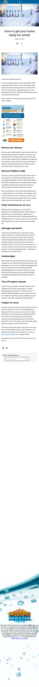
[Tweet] (7, 348)
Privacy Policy (15, 638)
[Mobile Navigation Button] (19, 2)
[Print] (17, 43)
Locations (24, 638)
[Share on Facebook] (3, 348)
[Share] (21, 43)
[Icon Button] (25, 359)
